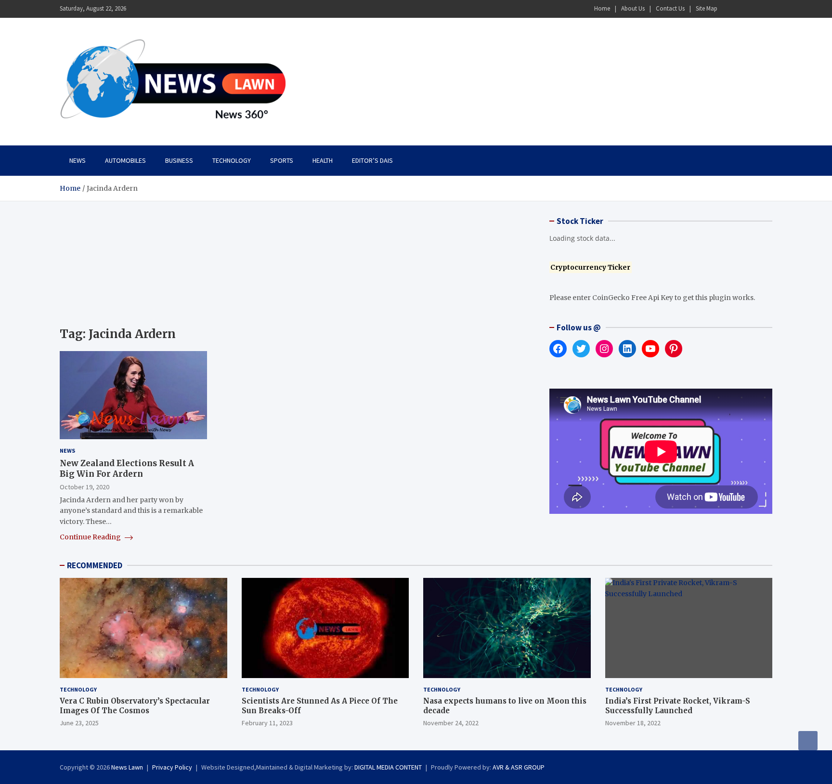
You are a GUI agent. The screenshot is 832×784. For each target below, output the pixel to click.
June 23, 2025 (79, 723)
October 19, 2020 (84, 487)
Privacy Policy (172, 767)
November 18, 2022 (633, 723)
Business (179, 160)
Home (602, 8)
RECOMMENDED (94, 565)
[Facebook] (728, 8)
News (77, 160)
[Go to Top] (808, 740)
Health (322, 160)
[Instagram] (741, 8)
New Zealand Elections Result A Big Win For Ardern (127, 468)
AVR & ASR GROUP (519, 767)
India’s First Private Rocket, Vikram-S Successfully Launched (677, 705)
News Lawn (127, 767)
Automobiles (125, 160)
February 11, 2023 (267, 723)
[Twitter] (753, 8)
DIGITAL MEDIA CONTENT (388, 767)
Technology (231, 160)
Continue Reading (91, 537)
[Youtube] (766, 8)
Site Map (706, 8)
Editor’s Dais (372, 160)
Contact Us (670, 8)
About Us (633, 8)
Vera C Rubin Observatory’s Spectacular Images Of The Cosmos (135, 705)
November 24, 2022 (451, 723)
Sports (281, 160)
